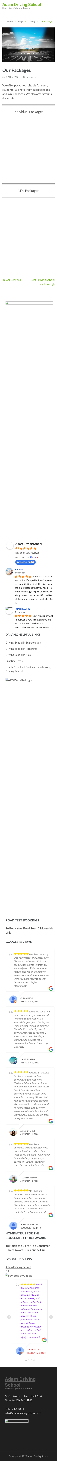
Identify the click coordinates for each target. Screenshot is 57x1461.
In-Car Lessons (11, 279)
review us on (24, 561)
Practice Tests (14, 661)
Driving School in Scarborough (23, 642)
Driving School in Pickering (21, 648)
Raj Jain (19, 569)
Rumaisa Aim (22, 608)
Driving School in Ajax (18, 654)
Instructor (31, 77)
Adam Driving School (21, 4)
